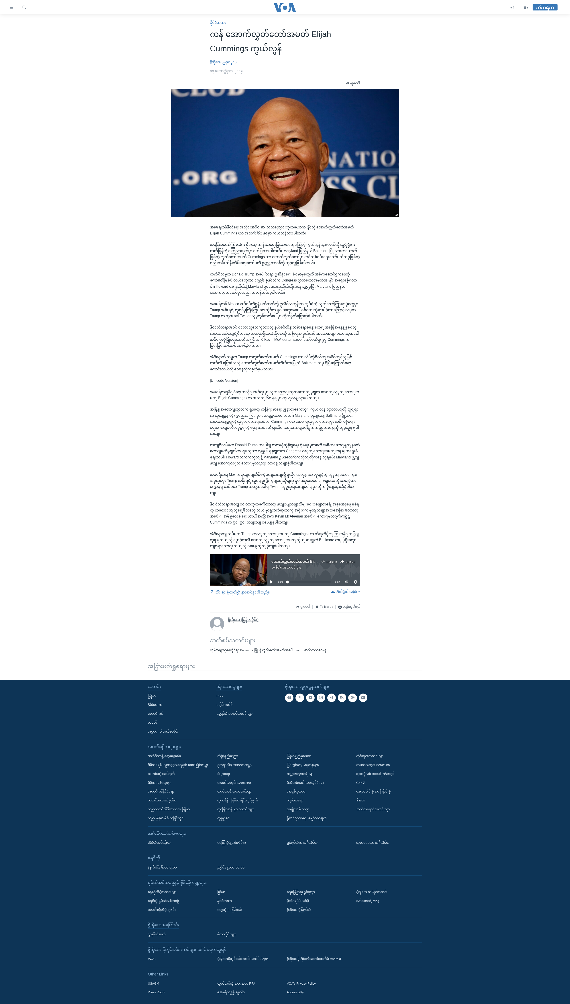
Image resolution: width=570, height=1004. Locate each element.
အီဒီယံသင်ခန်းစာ (159, 842)
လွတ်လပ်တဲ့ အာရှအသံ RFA (236, 983)
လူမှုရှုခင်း (223, 818)
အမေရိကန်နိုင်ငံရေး (161, 791)
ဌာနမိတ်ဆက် (157, 934)
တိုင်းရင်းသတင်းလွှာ (369, 756)
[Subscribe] (363, 697)
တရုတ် (152, 722)
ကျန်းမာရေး (295, 800)
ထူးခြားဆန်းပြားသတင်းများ (235, 809)
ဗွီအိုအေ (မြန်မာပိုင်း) (223, 62)
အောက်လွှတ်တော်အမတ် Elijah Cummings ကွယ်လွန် (312, 561)
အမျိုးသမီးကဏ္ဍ (298, 809)
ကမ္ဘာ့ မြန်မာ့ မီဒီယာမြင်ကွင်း (166, 818)
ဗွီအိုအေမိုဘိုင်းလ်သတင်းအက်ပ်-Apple (243, 959)
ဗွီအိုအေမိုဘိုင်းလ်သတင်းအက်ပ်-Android (314, 959)
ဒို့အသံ (360, 800)
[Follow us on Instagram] (321, 697)
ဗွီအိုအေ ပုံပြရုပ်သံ (299, 909)
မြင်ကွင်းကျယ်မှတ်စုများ (303, 765)
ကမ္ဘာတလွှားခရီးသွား (301, 774)
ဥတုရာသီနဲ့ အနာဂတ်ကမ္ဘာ (234, 765)
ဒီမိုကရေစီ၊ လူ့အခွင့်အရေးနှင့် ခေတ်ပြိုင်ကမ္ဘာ (178, 765)
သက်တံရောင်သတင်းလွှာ (373, 809)
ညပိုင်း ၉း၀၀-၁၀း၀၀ (230, 867)
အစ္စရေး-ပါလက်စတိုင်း (163, 731)
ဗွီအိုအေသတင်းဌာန (289, 567)
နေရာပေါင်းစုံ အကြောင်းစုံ (373, 791)
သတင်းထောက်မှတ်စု (162, 800)
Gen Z (360, 782)
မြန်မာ (152, 696)
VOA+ (152, 959)
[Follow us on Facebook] (289, 697)
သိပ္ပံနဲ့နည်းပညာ (227, 756)
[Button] (353, 83)
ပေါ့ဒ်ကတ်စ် (224, 704)
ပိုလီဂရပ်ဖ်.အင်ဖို (298, 901)
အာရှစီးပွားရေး (297, 791)
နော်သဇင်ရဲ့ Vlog (367, 901)
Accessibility (295, 992)
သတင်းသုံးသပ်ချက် (161, 774)
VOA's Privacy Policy (301, 983)
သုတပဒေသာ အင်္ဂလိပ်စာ (372, 842)
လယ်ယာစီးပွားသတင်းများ (234, 791)
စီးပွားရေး (223, 774)
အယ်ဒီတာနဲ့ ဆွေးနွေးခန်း (164, 756)
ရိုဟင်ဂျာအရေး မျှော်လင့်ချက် (307, 818)
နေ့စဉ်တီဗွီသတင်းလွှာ (162, 892)
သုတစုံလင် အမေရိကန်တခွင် (375, 774)
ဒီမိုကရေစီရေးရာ (159, 782)
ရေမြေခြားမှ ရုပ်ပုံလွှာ (301, 892)
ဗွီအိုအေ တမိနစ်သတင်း (371, 892)
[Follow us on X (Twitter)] (299, 697)
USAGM (153, 983)
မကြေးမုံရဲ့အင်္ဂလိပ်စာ (231, 842)
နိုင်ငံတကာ (218, 23)
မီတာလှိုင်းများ (226, 934)
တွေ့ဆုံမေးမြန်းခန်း (229, 909)
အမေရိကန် (155, 713)
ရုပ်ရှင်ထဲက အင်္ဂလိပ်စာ (302, 842)
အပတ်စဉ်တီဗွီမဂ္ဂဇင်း (162, 909)
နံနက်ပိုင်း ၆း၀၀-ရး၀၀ (162, 867)
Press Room (156, 992)
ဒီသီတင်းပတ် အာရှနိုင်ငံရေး (305, 782)
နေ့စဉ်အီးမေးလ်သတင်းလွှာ (234, 713)
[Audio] (512, 7)
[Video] (526, 7)
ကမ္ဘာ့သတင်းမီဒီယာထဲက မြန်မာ (169, 809)
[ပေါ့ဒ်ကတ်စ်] (352, 697)
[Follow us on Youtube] (310, 697)
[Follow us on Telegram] (331, 697)
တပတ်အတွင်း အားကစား (234, 782)
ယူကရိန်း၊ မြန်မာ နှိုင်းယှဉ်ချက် (237, 800)
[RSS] (342, 697)
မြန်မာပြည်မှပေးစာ (299, 756)
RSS (219, 696)
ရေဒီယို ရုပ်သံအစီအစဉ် (163, 901)
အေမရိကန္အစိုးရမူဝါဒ (231, 992)
